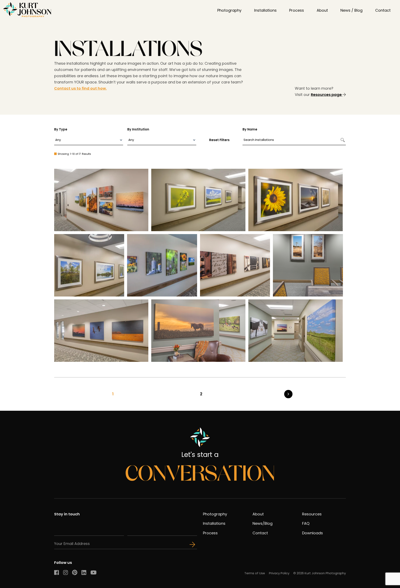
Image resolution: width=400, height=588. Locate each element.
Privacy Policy (279, 573)
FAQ (305, 523)
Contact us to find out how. (80, 88)
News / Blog (351, 10)
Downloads (312, 533)
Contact (383, 10)
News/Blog (262, 523)
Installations (265, 10)
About (322, 10)
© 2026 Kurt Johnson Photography (319, 573)
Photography (229, 10)
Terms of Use (254, 573)
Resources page (326, 94)
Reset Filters (219, 140)
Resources (312, 514)
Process (296, 10)
